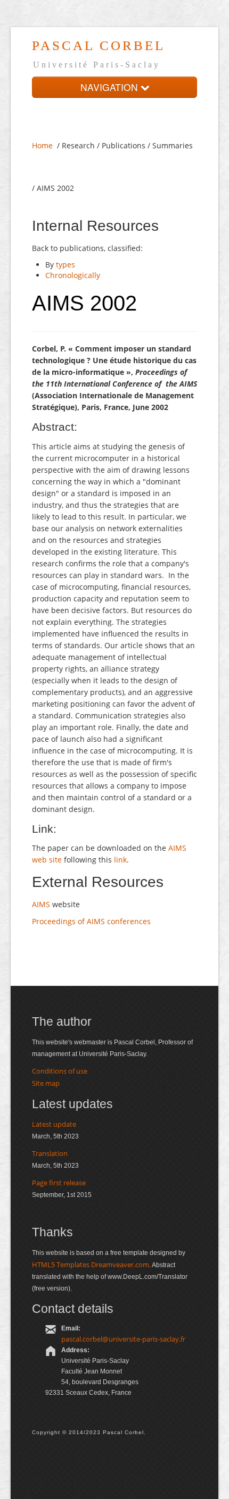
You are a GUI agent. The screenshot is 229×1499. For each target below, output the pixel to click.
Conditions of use (59, 1071)
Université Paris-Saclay (96, 64)
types (65, 264)
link (120, 860)
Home (42, 145)
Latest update (54, 1124)
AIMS (42, 904)
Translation (50, 1153)
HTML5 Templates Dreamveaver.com (90, 1264)
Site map (46, 1083)
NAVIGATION (110, 87)
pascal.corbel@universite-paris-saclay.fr (123, 1339)
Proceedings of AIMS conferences (91, 921)
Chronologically (72, 275)
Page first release (59, 1182)
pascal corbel (98, 45)
